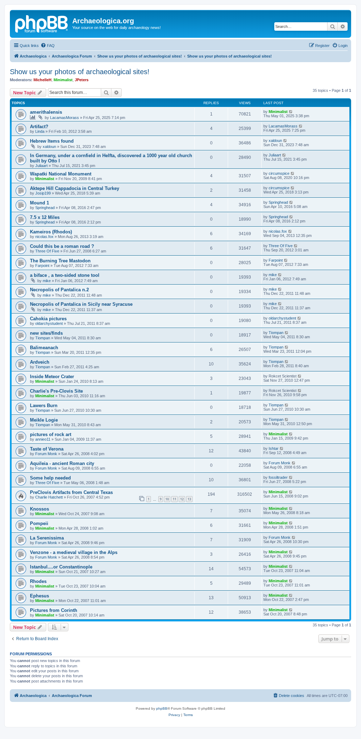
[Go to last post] (291, 111)
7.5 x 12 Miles (45, 217)
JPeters (81, 80)
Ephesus (39, 595)
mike (47, 281)
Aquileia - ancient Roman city (62, 463)
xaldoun (49, 146)
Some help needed (50, 478)
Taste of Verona (46, 449)
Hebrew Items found (52, 141)
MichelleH (42, 80)
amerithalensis (46, 112)
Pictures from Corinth (53, 610)
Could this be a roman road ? (62, 246)
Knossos (39, 509)
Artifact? (39, 126)
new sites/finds (46, 333)
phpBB (161, 708)
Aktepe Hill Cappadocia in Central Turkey (74, 188)
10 (167, 499)
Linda (39, 131)
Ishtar (274, 448)
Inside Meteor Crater (52, 376)
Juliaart (41, 165)
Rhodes (38, 581)
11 (174, 499)
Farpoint (42, 265)
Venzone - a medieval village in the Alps (73, 552)
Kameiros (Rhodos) (51, 231)
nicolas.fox (44, 236)
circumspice (279, 173)
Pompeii (39, 523)
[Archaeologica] (42, 23)
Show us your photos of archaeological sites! (79, 72)
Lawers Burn (43, 405)
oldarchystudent (49, 323)
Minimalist (63, 80)
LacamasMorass (64, 117)
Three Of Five (47, 251)
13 (189, 499)
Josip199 (43, 193)
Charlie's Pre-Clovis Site (56, 391)
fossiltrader (278, 477)
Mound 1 (39, 202)
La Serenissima (47, 538)
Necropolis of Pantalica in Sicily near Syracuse (81, 304)
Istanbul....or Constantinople (61, 567)
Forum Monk (46, 454)
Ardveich (39, 362)
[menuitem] (48, 45)
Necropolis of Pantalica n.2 (59, 289)
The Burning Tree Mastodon (60, 260)
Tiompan (42, 338)
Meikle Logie (44, 420)
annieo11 (42, 439)
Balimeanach (44, 347)
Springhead (45, 207)
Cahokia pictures (48, 318)
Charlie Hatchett (49, 497)
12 (182, 499)
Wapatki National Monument (60, 174)
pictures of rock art (50, 434)
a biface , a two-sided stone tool (64, 275)
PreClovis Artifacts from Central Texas (71, 492)
